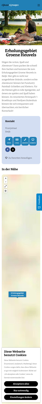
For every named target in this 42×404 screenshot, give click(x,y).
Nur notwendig (21, 390)
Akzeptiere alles (21, 384)
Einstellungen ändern (21, 397)
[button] (17, 295)
